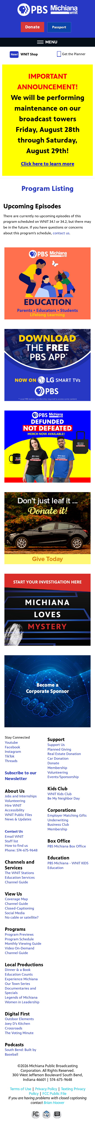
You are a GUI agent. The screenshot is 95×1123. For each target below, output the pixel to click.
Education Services (20, 877)
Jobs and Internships (21, 796)
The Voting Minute (19, 1033)
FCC (35, 1113)
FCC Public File (54, 1093)
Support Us (56, 745)
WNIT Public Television (47, 19)
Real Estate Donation (64, 754)
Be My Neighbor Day (64, 798)
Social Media (15, 913)
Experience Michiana (21, 979)
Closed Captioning (57, 1113)
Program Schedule (19, 939)
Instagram (13, 751)
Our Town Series (17, 984)
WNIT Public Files (18, 815)
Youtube (11, 742)
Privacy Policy (46, 1089)
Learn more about (59, 27)
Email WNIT (14, 836)
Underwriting (58, 820)
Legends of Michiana (21, 997)
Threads (11, 761)
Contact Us (14, 831)
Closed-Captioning (19, 908)
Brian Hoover (54, 1102)
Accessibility (14, 810)
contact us (61, 233)
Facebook (12, 747)
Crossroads (13, 1028)
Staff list (11, 841)
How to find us (16, 845)
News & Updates (18, 819)
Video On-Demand (19, 948)
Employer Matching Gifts (67, 815)
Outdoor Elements (19, 1019)
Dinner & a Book (17, 970)
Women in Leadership (22, 1002)
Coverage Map (16, 899)
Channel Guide (16, 882)
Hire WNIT (13, 805)
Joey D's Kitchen (17, 1023)
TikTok (9, 756)
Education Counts (19, 974)
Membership (57, 768)
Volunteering (15, 801)
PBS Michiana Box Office (67, 846)
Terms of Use (20, 1089)
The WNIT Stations (19, 873)
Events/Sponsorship (63, 777)
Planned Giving (59, 749)
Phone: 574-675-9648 (21, 850)
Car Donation (58, 758)
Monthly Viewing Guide (23, 943)
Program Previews (19, 934)
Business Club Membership (58, 826)
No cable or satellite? (21, 917)
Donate (53, 763)
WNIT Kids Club (60, 794)
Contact (46, 1113)
